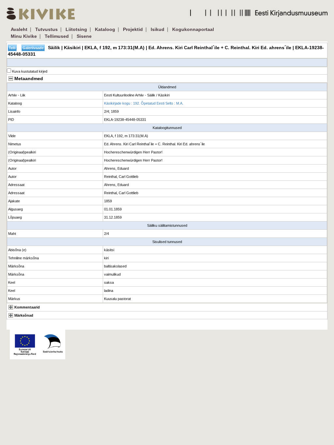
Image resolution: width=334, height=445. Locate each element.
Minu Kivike (24, 36)
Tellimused (57, 36)
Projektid (133, 29)
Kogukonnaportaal (193, 29)
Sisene (84, 36)
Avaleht (19, 29)
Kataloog (105, 29)
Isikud (157, 29)
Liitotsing (76, 29)
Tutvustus (46, 29)
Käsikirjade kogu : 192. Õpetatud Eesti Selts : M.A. (143, 103)
